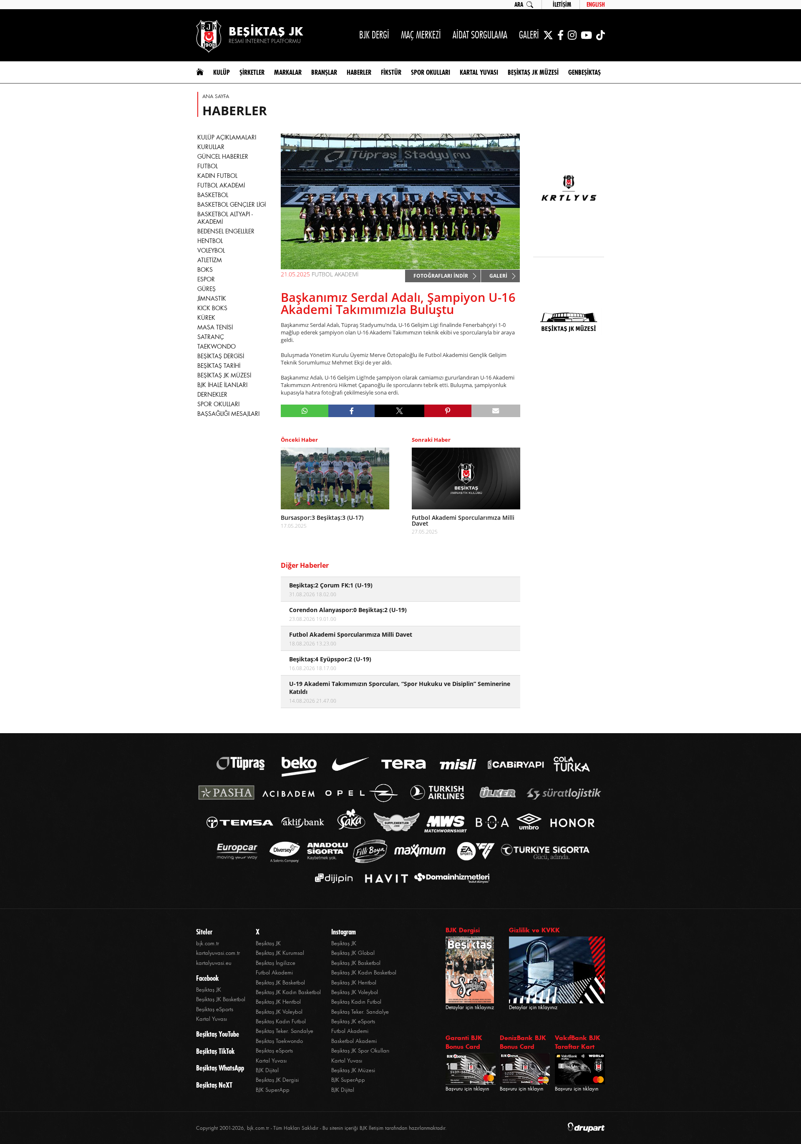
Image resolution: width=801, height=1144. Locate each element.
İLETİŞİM (562, 4)
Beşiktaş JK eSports (353, 1021)
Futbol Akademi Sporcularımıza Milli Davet (463, 520)
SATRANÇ (210, 337)
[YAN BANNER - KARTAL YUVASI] (568, 193)
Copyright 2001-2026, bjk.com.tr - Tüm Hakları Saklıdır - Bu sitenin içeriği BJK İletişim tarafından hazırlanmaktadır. (321, 1128)
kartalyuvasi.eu (214, 963)
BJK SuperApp (273, 1089)
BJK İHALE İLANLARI (222, 385)
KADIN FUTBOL (217, 176)
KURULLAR (210, 147)
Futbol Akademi (274, 972)
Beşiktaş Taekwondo (279, 1041)
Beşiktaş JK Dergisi (277, 1079)
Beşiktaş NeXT (214, 1085)
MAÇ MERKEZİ (421, 35)
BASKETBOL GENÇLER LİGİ (231, 204)
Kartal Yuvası (211, 1019)
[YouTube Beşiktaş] (586, 35)
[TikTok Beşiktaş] (600, 35)
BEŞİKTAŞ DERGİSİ (220, 356)
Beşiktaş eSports (214, 1009)
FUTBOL (207, 166)
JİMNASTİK (211, 298)
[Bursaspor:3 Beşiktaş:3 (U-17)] (335, 478)
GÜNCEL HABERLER (222, 156)
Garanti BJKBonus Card (464, 1042)
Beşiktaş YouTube (217, 1034)
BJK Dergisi (463, 930)
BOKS (205, 269)
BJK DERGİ (374, 35)
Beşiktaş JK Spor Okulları (360, 1050)
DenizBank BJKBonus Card (523, 1042)
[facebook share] (351, 411)
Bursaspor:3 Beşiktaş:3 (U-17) (322, 518)
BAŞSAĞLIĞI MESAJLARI (228, 414)
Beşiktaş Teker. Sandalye (284, 1031)
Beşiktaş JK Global (353, 953)
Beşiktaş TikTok (215, 1051)
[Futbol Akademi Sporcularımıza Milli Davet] (466, 478)
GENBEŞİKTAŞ (584, 72)
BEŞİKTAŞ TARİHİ (218, 366)
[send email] (495, 411)
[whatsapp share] (305, 411)
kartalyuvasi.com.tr (218, 953)
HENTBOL (210, 241)
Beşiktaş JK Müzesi (353, 1070)
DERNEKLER (212, 394)
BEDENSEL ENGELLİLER (225, 231)
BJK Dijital (267, 1070)
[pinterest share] (447, 411)
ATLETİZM (209, 260)
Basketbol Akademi (354, 1041)
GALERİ (529, 35)
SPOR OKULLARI (218, 404)
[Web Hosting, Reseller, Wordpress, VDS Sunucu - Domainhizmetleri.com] (449, 878)
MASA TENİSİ (215, 327)
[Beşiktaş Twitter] (548, 35)
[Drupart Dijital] (586, 1128)
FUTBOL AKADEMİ (221, 185)
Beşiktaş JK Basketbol (220, 999)
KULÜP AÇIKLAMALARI (226, 137)
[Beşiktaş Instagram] (572, 35)
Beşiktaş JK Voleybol (279, 1011)
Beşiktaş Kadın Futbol (281, 1021)
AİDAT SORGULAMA (480, 35)
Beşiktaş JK (208, 989)
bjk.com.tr (207, 943)
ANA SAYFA (215, 96)
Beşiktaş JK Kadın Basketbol (288, 992)
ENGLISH (596, 4)
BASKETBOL (212, 195)
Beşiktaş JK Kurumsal (280, 953)
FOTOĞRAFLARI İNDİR (440, 275)
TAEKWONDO (216, 346)
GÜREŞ (206, 289)
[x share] (399, 411)
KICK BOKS (212, 308)
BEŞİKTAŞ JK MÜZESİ (224, 375)
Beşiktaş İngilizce (275, 963)
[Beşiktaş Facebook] (560, 35)
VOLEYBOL (211, 250)
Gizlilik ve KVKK (534, 930)
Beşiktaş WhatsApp (220, 1068)
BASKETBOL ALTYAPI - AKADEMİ (225, 217)
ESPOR (206, 279)
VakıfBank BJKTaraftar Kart (577, 1042)
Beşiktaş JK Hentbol (278, 1001)
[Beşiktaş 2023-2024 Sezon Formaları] (568, 378)
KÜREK (206, 317)
